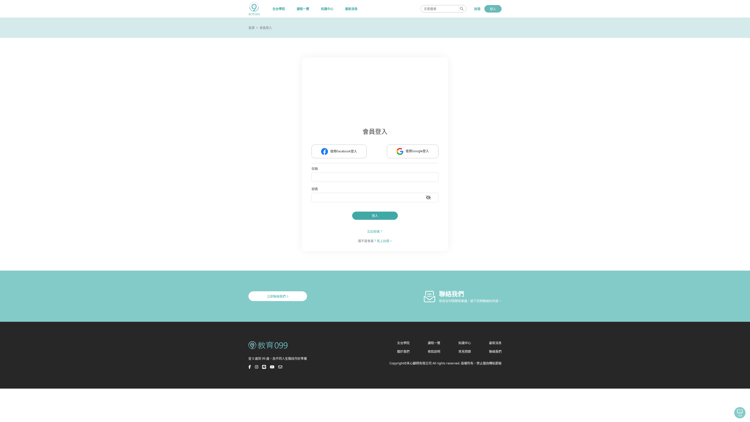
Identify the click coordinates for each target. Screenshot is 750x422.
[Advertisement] (429, 97)
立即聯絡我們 (277, 296)
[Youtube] (272, 367)
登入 (493, 9)
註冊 (477, 9)
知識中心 (327, 9)
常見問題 (464, 351)
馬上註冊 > (384, 241)
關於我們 (403, 351)
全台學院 (278, 9)
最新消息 (351, 9)
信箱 (315, 168)
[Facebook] (249, 367)
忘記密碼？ (375, 231)
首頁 (251, 28)
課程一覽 (303, 9)
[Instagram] (256, 367)
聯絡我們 (495, 351)
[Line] (264, 367)
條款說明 (434, 351)
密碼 (315, 189)
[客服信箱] (280, 367)
